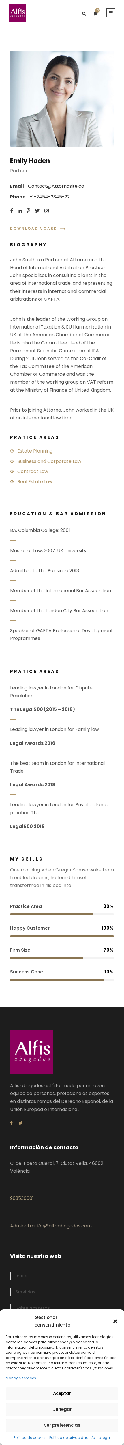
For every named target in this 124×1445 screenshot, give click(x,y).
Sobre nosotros (33, 1308)
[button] (115, 1321)
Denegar (62, 1409)
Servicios (25, 1292)
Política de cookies (30, 1437)
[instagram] (46, 211)
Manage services (21, 1377)
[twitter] (37, 211)
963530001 (22, 1198)
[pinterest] (28, 211)
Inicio (21, 1276)
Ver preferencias (62, 1425)
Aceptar (62, 1393)
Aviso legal (101, 1437)
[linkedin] (20, 211)
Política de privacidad (69, 1437)
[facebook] (11, 211)
